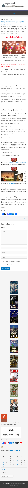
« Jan (2, 469)
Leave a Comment (5, 21)
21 (3, 464)
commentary (21, 21)
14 (3, 462)
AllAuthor (17, 450)
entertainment (4, 22)
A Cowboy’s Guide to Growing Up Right (17, 162)
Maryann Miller (19, 22)
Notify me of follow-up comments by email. (11, 261)
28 (3, 466)
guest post (10, 22)
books (17, 21)
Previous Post (4, 218)
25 (17, 464)
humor (14, 22)
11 (17, 460)
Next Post (24, 218)
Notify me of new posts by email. (9, 264)
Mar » (5, 469)
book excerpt (12, 21)
